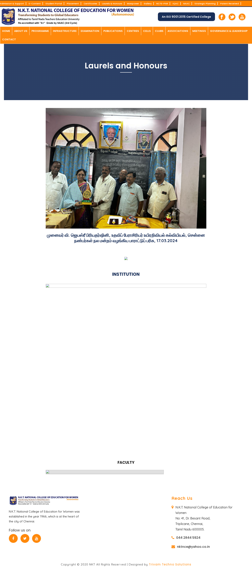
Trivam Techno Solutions (170, 564)
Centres (133, 31)
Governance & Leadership (228, 31)
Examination (90, 31)
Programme (40, 31)
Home (6, 31)
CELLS (147, 31)
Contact (9, 39)
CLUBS (159, 31)
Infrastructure (65, 31)
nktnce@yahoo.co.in (193, 547)
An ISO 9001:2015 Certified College (186, 17)
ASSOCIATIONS (178, 31)
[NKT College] (69, 17)
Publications (113, 31)
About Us (20, 31)
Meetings (199, 31)
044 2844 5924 (188, 538)
